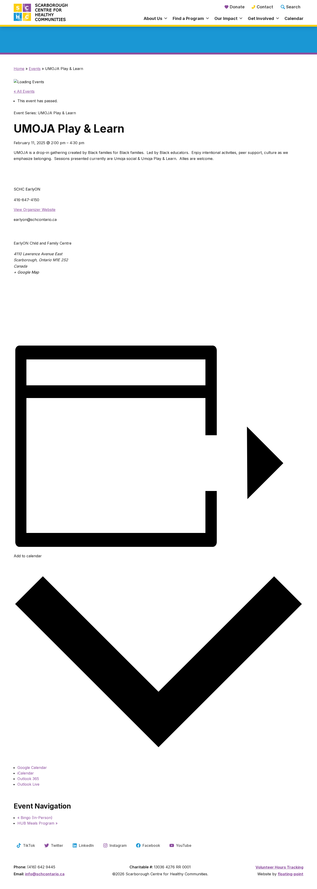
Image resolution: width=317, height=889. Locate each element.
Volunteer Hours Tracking (279, 867)
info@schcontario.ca (45, 874)
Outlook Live (28, 784)
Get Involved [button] (261, 18)
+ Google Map (26, 272)
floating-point (290, 874)
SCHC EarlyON (27, 189)
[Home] (50, 13)
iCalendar (25, 773)
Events (35, 68)
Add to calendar (28, 556)
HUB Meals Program (37, 823)
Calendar (294, 18)
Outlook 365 (28, 778)
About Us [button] (153, 18)
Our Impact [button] (225, 18)
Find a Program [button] (188, 18)
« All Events (24, 91)
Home (19, 68)
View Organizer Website (34, 209)
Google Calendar (32, 767)
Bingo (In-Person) (34, 817)
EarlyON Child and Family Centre (42, 243)
